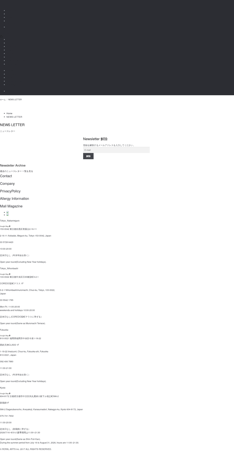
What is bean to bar (15, 60)
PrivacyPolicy (10, 190)
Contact (10, 70)
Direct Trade (12, 64)
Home (9, 39)
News (9, 17)
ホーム (3, 99)
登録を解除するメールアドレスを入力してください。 (109, 145)
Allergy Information (15, 81)
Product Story (13, 10)
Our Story (11, 43)
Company (11, 74)
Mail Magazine (13, 84)
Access (10, 13)
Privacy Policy (13, 77)
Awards (10, 50)
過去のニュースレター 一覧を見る (16, 171)
